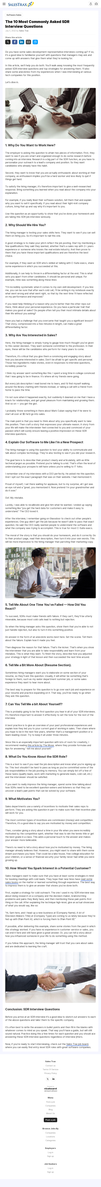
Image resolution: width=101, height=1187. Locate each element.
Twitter (48, 1079)
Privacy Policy (50, 1073)
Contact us (50, 1065)
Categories (51, 1140)
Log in (50, 1152)
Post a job (50, 1120)
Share (14, 42)
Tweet (8, 42)
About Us (50, 1113)
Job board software (50, 1091)
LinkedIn (53, 1079)
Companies (50, 1105)
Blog (51, 1109)
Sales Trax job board (77, 1044)
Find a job (50, 1102)
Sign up (50, 1156)
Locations (50, 1136)
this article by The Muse (41, 745)
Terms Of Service (50, 1069)
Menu (5, 4)
